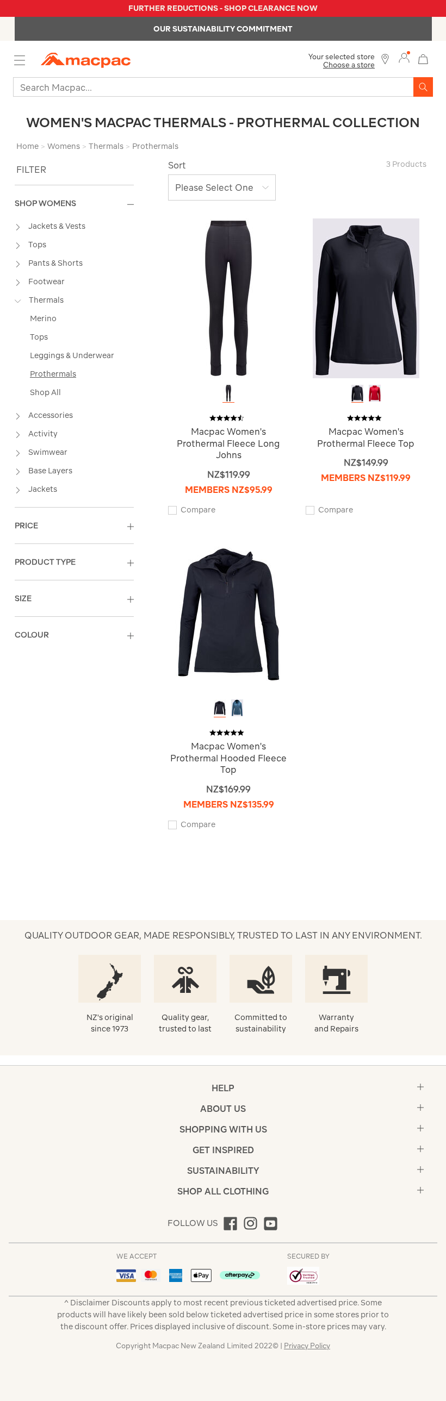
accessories (50, 415)
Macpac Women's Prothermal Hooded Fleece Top (228, 757)
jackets (42, 489)
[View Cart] (423, 57)
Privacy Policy (307, 1346)
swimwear (47, 452)
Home (27, 146)
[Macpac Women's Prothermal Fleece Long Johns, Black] (228, 393)
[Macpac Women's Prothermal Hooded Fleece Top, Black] (220, 707)
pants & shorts (55, 263)
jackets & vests (56, 226)
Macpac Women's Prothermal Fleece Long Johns (228, 443)
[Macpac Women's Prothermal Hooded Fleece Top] (228, 612)
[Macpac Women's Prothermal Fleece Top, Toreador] (375, 393)
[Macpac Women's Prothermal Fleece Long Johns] (228, 297)
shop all (45, 392)
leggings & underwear (72, 355)
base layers (50, 470)
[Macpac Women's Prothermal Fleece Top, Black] (357, 393)
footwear (46, 281)
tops (37, 244)
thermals (46, 300)
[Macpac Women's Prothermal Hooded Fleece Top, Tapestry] (237, 707)
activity (43, 433)
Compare (198, 509)
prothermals (53, 374)
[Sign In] (404, 58)
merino (43, 318)
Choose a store (349, 65)
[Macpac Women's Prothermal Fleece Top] (366, 297)
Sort (177, 165)
